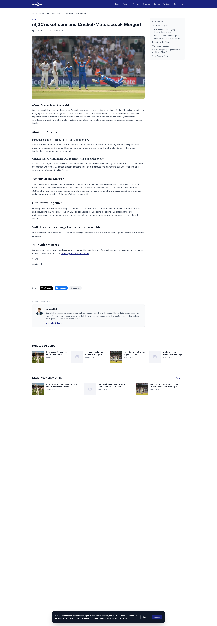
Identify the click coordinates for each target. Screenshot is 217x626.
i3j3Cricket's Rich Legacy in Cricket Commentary (165, 30)
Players (136, 4)
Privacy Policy (112, 618)
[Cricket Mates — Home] (38, 4)
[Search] (182, 4)
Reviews (166, 4)
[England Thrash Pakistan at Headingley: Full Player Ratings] (155, 357)
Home (34, 13)
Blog (176, 4)
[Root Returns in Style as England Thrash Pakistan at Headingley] (116, 357)
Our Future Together (160, 46)
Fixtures (126, 4)
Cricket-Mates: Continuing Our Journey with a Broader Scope (167, 37)
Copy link (76, 288)
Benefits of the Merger (161, 42)
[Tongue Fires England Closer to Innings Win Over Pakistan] (77, 357)
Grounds (146, 4)
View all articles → (54, 323)
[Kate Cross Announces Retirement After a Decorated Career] (38, 357)
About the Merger (159, 26)
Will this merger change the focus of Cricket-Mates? (166, 51)
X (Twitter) (47, 288)
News (116, 4)
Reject (145, 617)
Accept (157, 617)
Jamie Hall (52, 309)
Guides (156, 4)
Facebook (62, 288)
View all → (180, 378)
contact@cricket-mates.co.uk (75, 253)
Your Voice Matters (160, 56)
